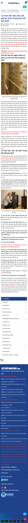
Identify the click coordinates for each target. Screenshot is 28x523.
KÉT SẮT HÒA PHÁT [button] (6, 476)
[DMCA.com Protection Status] (4, 480)
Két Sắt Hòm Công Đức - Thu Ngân (10, 354)
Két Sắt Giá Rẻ (6, 315)
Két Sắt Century (6, 341)
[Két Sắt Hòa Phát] (11, 368)
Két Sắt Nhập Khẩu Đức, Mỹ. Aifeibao (11, 318)
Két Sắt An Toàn (6, 325)
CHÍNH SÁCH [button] (4, 473)
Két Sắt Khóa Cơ (6, 338)
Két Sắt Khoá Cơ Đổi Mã (8, 335)
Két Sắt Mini (5, 302)
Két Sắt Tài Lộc (6, 321)
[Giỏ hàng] (26, 3)
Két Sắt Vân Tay (6, 308)
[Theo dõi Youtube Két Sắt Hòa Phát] (5, 488)
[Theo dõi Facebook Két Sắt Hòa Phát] (2, 488)
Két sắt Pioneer (6, 351)
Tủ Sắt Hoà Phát (6, 348)
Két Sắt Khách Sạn (7, 331)
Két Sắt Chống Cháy (7, 312)
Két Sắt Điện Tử (6, 305)
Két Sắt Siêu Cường (7, 345)
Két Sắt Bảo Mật (6, 328)
